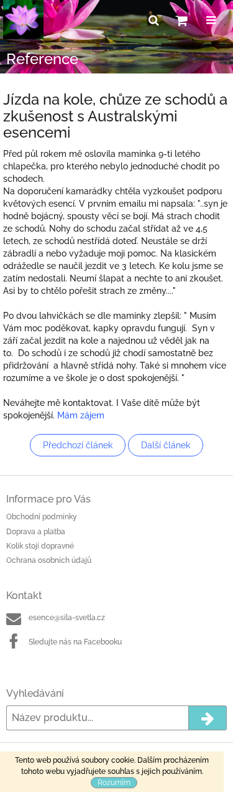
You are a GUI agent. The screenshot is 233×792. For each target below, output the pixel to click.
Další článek (165, 445)
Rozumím (114, 782)
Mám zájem (80, 415)
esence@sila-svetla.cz (67, 617)
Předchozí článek (77, 445)
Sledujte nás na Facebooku (75, 642)
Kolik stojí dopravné (40, 546)
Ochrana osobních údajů (48, 560)
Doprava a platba (35, 531)
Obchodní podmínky (41, 516)
